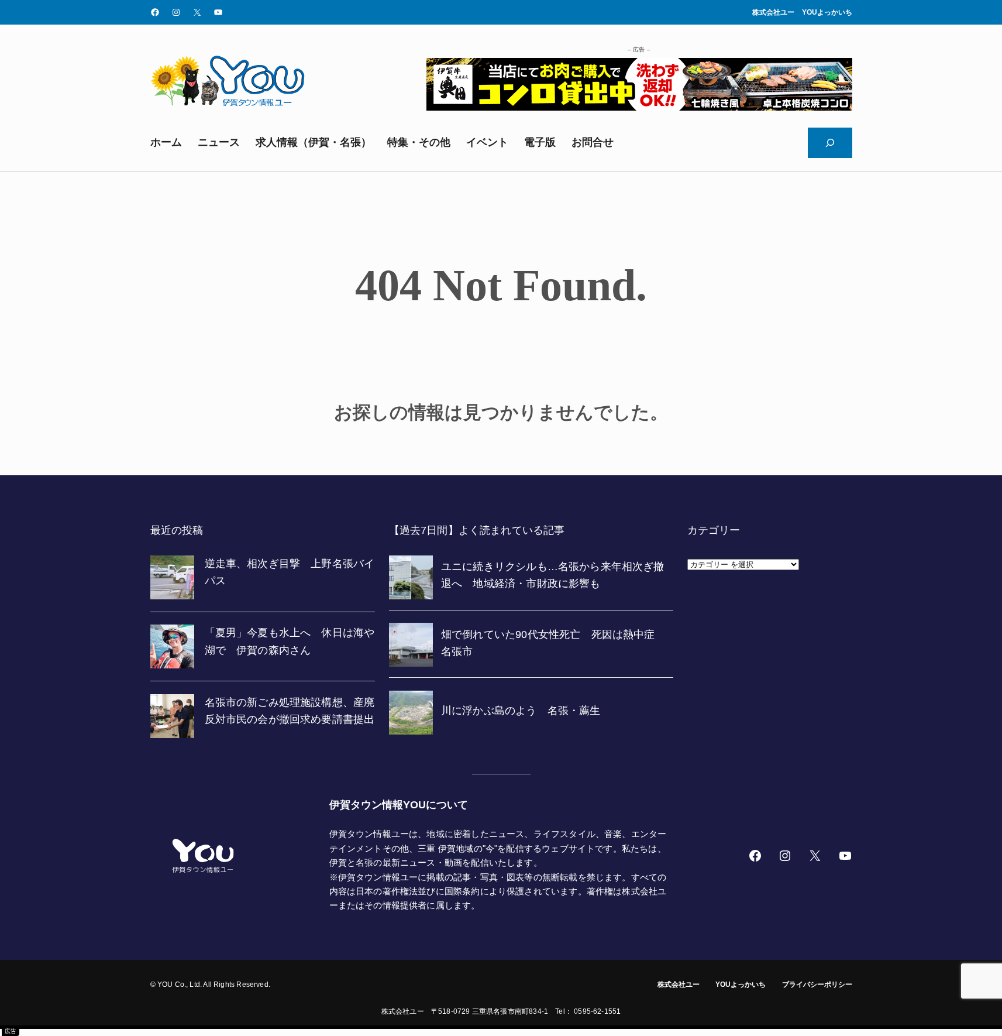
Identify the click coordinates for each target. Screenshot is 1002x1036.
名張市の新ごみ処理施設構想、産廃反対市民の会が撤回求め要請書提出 (290, 711)
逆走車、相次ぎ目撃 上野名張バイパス (290, 572)
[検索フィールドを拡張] (830, 143)
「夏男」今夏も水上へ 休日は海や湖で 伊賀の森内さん (290, 641)
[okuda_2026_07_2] (639, 107)
